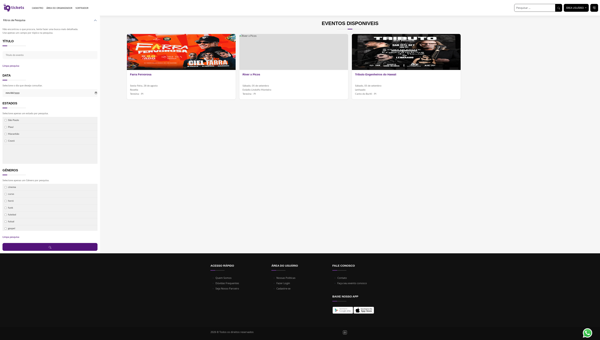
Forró (11, 201)
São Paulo (13, 120)
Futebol (12, 214)
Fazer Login (283, 283)
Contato (342, 278)
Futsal (11, 221)
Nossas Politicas (285, 278)
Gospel (11, 228)
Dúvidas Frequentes (227, 283)
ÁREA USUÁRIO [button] (575, 8)
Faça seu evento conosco (352, 283)
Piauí (10, 127)
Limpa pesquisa (10, 66)
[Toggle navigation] (594, 8)
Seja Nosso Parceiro (227, 288)
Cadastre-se (283, 288)
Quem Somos (223, 278)
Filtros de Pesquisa (14, 20)
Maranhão (13, 134)
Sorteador (81, 7)
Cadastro (37, 7)
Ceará (11, 141)
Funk (10, 208)
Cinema (12, 187)
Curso (11, 194)
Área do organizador (59, 7)
